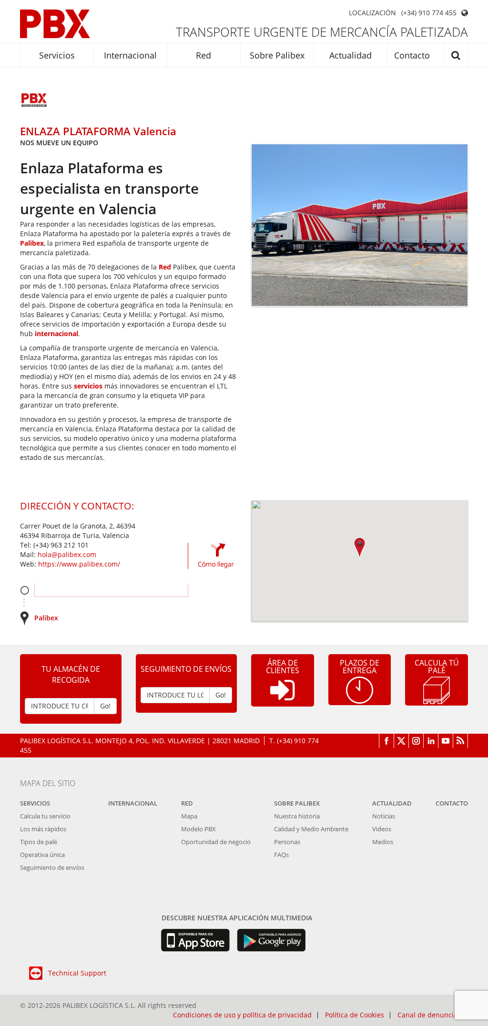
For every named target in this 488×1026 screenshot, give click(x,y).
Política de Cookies (354, 1015)
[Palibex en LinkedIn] (431, 741)
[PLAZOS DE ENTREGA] (359, 689)
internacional (56, 333)
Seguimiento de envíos (52, 867)
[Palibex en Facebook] (386, 741)
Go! (105, 705)
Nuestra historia (297, 816)
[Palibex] (55, 24)
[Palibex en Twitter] (401, 741)
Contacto (412, 55)
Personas (287, 841)
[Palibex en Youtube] (445, 741)
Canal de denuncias (429, 1015)
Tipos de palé (38, 841)
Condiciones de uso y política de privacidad (242, 1015)
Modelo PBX (198, 829)
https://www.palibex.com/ (79, 563)
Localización (372, 13)
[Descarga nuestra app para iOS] (195, 940)
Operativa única (42, 854)
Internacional (130, 55)
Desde (24, 590)
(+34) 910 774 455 (429, 13)
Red (203, 55)
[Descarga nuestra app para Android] (271, 940)
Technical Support (77, 972)
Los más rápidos (43, 829)
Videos (381, 829)
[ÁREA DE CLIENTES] (282, 697)
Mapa (189, 816)
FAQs (281, 854)
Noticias (383, 816)
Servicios (57, 55)
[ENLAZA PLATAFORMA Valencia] (34, 101)
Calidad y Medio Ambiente (311, 829)
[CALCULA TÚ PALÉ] (436, 689)
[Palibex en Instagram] (416, 741)
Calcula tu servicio (45, 816)
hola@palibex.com (67, 554)
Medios (382, 841)
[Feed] (460, 741)
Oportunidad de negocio (216, 841)
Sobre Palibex (277, 55)
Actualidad (350, 55)
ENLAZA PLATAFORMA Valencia (98, 131)
